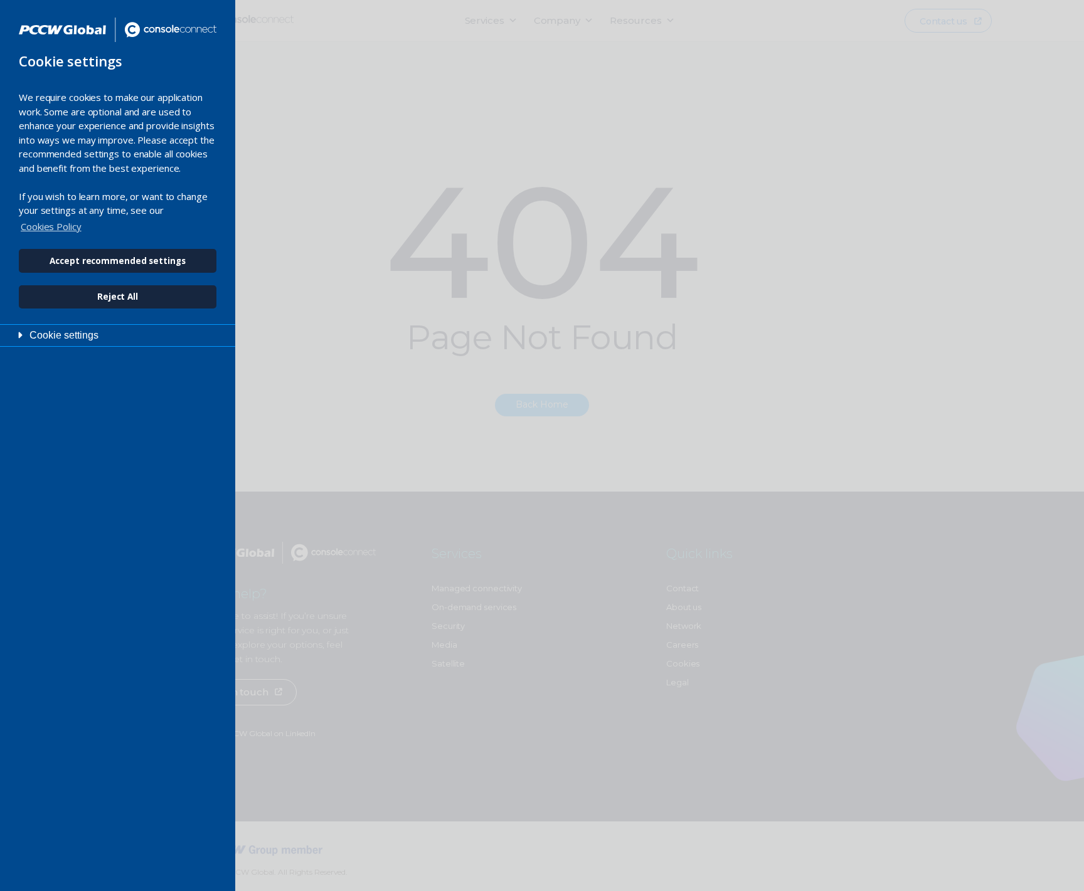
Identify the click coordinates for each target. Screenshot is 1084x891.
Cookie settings (63, 335)
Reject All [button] (117, 296)
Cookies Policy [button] (51, 226)
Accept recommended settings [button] (117, 260)
